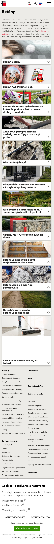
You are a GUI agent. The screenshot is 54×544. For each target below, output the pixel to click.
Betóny (4, 429)
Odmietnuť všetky (40, 517)
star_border (48, 61)
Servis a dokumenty (10, 441)
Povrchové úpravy (9, 374)
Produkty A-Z (7, 445)
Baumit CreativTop (35, 386)
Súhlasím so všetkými (27, 528)
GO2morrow (33, 370)
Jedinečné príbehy (35, 394)
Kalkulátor (6, 452)
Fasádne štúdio (7, 460)
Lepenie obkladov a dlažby (12, 418)
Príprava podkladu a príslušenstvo (9, 409)
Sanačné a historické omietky (12, 393)
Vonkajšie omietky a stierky (12, 389)
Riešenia (31, 401)
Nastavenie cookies (14, 517)
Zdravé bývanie (8, 397)
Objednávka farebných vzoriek (13, 467)
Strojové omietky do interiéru (13, 414)
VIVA (30, 378)
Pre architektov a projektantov (13, 475)
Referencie (32, 472)
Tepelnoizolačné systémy (11, 378)
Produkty (5, 370)
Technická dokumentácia (11, 456)
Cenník (4, 448)
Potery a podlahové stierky (12, 422)
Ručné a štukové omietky (11, 404)
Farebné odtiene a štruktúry (12, 463)
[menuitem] (29, 3)
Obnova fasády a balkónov (12, 385)
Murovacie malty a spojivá (11, 425)
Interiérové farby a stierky (11, 400)
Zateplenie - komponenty (11, 382)
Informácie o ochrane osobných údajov (27, 523)
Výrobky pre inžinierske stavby (13, 433)
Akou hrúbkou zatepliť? (10, 471)
